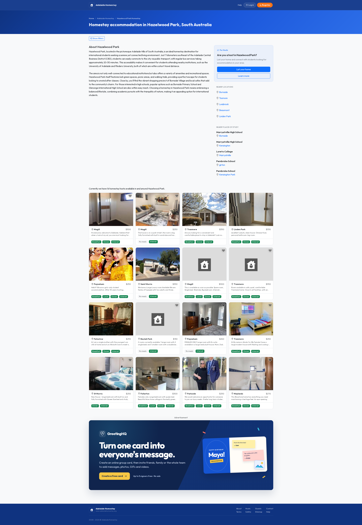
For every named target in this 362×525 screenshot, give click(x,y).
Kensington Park (227, 174)
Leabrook (224, 104)
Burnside (223, 92)
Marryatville (225, 155)
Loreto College (224, 151)
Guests (258, 508)
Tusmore (223, 98)
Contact (269, 508)
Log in (251, 5)
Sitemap (258, 512)
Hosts (248, 508)
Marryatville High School (229, 132)
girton (222, 164)
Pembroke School (225, 161)
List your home (243, 69)
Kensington (224, 145)
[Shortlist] (130, 196)
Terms (238, 512)
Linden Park (225, 116)
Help (268, 512)
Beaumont (224, 110)
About (239, 508)
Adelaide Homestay (105, 18)
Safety (248, 512)
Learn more (243, 75)
